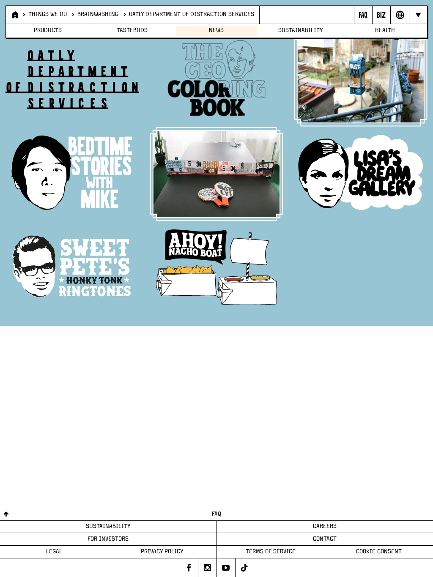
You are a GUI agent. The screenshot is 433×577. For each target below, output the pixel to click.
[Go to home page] (14, 15)
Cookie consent (379, 551)
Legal (54, 551)
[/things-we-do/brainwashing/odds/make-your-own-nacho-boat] (216, 268)
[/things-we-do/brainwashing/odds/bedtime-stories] (72, 174)
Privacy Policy (162, 551)
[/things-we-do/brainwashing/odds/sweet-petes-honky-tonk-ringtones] (72, 268)
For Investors (108, 539)
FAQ (216, 514)
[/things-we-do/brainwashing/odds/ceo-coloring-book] (216, 80)
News (216, 30)
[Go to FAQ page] (363, 15)
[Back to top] (6, 514)
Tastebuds (132, 30)
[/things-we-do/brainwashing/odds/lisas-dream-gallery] (361, 174)
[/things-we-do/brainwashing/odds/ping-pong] (216, 174)
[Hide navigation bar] (418, 15)
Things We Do (47, 14)
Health (385, 30)
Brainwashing (97, 14)
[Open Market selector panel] (399, 15)
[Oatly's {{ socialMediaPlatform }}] (189, 567)
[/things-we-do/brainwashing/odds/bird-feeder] (361, 80)
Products (48, 30)
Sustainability (300, 30)
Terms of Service (271, 551)
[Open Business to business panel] (381, 15)
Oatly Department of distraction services (191, 14)
